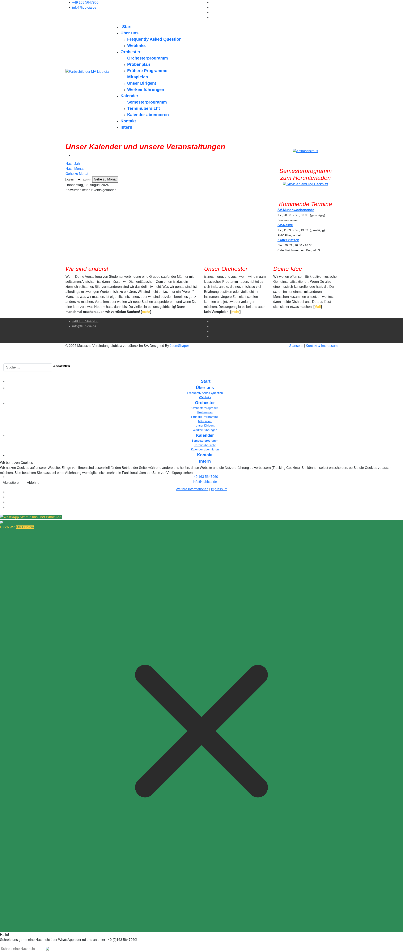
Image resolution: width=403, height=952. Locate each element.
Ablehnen (34, 482)
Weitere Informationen (192, 489)
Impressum (219, 489)
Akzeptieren (12, 482)
